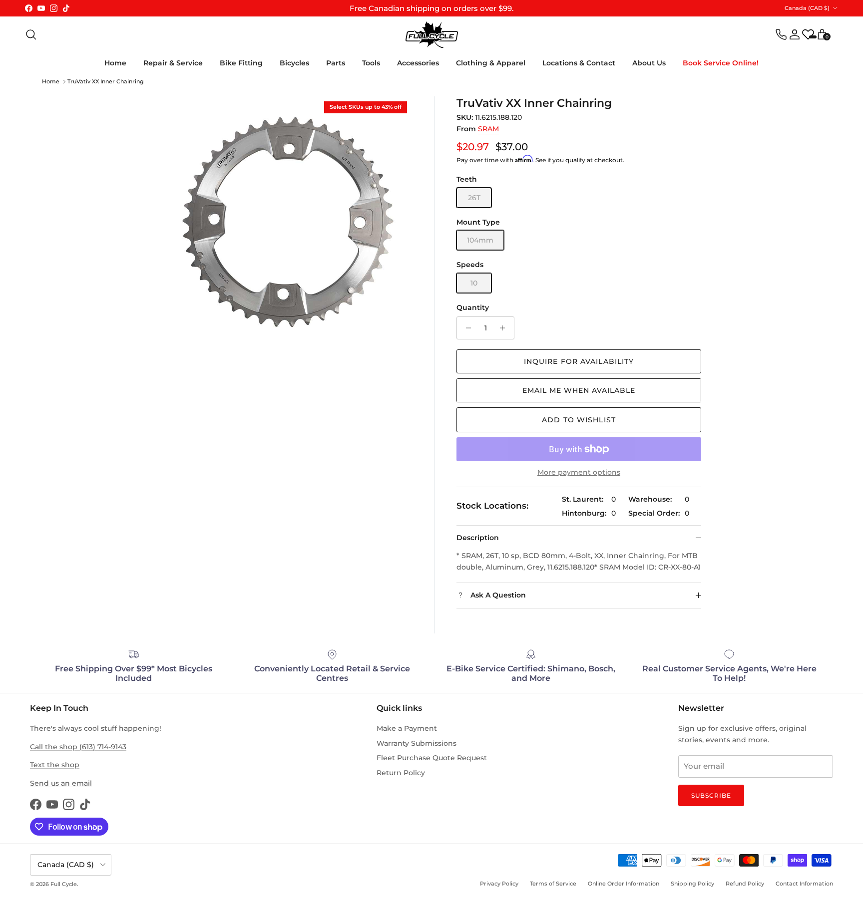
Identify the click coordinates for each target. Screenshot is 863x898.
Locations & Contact (578, 62)
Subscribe (711, 795)
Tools (371, 62)
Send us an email (61, 783)
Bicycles (294, 62)
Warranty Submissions (416, 743)
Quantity (472, 307)
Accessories (418, 62)
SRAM (488, 128)
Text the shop (54, 764)
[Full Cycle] (432, 34)
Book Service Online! (721, 62)
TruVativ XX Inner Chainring (105, 81)
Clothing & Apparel (490, 62)
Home (115, 62)
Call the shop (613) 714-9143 (78, 746)
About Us (649, 62)
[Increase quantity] (505, 328)
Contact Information (804, 883)
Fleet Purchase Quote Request (432, 757)
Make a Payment (407, 728)
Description (477, 537)
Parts (335, 62)
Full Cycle (63, 884)
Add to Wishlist (579, 419)
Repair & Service (173, 62)
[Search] (31, 34)
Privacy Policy (499, 883)
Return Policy (401, 772)
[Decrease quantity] (465, 328)
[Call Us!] (781, 34)
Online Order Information (623, 883)
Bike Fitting (241, 62)
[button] (578, 390)
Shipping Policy (692, 883)
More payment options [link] (578, 472)
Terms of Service (553, 883)
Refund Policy (745, 883)
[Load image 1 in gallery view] (287, 221)
